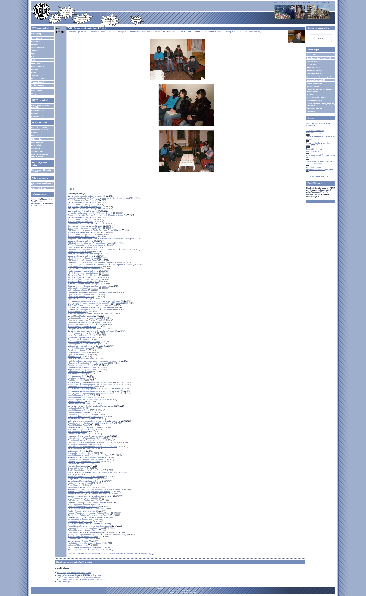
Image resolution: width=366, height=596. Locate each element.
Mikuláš (71, 474)
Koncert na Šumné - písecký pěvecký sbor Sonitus (89, 492)
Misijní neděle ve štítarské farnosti (82, 479)
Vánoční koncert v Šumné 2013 (81, 410)
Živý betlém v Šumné (77, 339)
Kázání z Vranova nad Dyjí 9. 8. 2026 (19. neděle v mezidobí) (81, 580)
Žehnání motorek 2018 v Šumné (81, 333)
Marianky (34, 69)
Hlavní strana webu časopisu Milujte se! (42, 184)
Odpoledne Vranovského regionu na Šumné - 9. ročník (90, 292)
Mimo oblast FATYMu (39, 79)
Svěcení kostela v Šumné (78, 539)
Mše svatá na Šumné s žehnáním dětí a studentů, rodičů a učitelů (95, 303)
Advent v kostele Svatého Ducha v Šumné (85, 459)
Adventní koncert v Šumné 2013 (81, 414)
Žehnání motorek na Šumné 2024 (82, 237)
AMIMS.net (279, 2)
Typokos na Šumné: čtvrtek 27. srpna (83, 277)
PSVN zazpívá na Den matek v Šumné (84, 509)
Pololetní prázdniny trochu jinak (81, 297)
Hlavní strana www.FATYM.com (37, 34)
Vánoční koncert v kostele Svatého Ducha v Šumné (89, 455)
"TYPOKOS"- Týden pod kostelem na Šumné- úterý (89, 307)
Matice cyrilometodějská (316, 80)
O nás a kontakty (37, 85)
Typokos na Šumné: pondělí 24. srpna (84, 284)
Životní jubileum (74, 485)
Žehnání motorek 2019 (77, 312)
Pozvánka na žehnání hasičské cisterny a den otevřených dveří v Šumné (98, 198)
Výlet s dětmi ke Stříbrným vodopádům (84, 269)
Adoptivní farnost (38, 47)
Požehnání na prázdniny (78, 352)
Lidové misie (36, 63)
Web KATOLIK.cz (313, 61)
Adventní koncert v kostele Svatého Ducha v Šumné (90, 423)
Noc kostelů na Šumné (77, 432)
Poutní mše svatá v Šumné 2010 (81, 483)
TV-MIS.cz (308, 2)
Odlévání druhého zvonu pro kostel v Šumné (86, 502)
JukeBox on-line (313, 86)
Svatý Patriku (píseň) (65, 582)
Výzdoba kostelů (37, 82)
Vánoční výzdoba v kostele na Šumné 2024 (86, 224)
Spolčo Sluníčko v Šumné (78, 299)
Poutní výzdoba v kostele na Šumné (83, 271)
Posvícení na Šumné (76, 350)
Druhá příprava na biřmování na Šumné (84, 462)
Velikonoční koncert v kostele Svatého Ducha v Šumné (91, 406)
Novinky (34, 133)
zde (45, 199)
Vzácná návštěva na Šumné (79, 404)
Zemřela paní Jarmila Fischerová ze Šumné (86, 440)
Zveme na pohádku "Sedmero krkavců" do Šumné (88, 314)
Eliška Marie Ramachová (81, 553)
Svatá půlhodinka (75, 408)
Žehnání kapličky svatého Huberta (82, 327)
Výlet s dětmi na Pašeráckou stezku (83, 288)
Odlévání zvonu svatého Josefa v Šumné (85, 517)
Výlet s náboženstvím (77, 354)
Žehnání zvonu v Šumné (78, 541)
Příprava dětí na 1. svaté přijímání (82, 367)
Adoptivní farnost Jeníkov (316, 97)
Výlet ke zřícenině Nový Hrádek (81, 294)
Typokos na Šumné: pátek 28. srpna (83, 275)
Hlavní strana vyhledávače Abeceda (41, 171)
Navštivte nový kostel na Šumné (81, 419)
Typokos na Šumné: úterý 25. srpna (83, 282)
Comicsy (34, 113)
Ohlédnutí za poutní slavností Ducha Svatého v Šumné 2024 (93, 230)
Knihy (33, 72)
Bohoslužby (35, 41)
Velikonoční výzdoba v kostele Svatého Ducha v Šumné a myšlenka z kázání (100, 264)
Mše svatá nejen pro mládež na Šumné (84, 342)
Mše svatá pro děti (75, 376)
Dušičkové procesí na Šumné (80, 247)
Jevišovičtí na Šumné (77, 468)
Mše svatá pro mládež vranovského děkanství (87, 399)
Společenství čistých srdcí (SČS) (319, 58)
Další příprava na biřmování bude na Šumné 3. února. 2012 (92, 442)
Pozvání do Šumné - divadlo (79, 337)
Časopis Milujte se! (314, 55)
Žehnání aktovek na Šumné (79, 348)
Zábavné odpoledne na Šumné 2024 (83, 234)
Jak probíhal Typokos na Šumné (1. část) (85, 209)
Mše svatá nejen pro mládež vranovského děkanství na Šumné (94, 301)
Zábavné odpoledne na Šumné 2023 (83, 254)
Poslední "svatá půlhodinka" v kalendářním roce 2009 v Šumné (94, 489)
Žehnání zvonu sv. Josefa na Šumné (83, 537)
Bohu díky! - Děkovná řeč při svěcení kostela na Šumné (91, 532)
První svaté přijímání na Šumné (81, 359)
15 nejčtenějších (37, 94)
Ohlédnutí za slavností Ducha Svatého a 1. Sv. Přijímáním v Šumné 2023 (98, 249)
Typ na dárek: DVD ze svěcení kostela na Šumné (88, 515)
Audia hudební (36, 148)
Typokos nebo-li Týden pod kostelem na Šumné (87, 286)
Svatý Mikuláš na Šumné (78, 412)
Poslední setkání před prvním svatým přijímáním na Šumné (92, 361)
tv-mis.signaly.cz (37, 202)
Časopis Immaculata (314, 83)
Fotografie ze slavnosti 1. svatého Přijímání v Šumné (90, 213)
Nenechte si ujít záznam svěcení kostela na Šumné (89, 526)
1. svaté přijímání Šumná (78, 504)
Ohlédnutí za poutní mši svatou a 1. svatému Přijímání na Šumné (95, 262)
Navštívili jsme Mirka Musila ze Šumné (84, 322)
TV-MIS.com (294, 2)
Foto (33, 57)
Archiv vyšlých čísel (38, 188)
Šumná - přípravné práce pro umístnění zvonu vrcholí (90, 496)
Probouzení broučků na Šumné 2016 (83, 365)
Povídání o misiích (75, 380)
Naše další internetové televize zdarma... (39, 155)
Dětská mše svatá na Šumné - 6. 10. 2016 (85, 346)
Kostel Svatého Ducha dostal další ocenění (86, 477)
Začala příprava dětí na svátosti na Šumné (85, 245)
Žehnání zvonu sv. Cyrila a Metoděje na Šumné (87, 494)
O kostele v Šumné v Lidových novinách (85, 417)
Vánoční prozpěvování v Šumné (81, 487)
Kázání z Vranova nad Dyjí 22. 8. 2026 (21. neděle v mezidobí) (81, 575)
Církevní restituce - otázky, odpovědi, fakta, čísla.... (321, 104)
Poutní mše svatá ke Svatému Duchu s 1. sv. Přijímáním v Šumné (95, 215)
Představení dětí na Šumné (79, 372)
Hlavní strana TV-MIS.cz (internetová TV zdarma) (40, 128)
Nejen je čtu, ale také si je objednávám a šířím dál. (316, 169)
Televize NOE (312, 64)
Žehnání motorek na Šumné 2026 (82, 200)
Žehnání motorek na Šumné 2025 (82, 217)
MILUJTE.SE (322, 2)
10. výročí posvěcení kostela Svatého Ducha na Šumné (91, 331)
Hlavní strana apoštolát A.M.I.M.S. (40, 106)
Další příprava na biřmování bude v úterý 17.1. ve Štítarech (92, 447)
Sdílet (71, 189)
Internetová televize (314, 70)
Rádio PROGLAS (313, 67)
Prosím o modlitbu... (76, 402)
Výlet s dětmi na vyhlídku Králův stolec (84, 267)
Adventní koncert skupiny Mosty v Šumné (85, 457)
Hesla (33, 60)
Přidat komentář (141, 553)
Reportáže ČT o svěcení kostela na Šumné (86, 528)
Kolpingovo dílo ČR (314, 100)
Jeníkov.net (311, 94)
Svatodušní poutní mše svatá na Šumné (84, 543)
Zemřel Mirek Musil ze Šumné (80, 316)
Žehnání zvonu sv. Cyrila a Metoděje (83, 498)
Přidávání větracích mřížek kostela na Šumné (87, 436)
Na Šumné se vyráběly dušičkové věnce (84, 547)
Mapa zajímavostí (37, 66)
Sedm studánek (74, 357)
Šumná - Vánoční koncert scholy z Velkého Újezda (89, 513)
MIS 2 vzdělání (36, 139)
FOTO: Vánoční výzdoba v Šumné (82, 258)
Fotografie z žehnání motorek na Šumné (84, 329)
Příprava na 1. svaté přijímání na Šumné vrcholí (88, 363)
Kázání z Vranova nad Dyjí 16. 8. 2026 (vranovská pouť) (79, 577)
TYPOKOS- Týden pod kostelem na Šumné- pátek (89, 305)
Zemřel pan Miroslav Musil (79, 444)
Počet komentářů (127, 553)
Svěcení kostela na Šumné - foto (82, 530)
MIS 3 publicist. (37, 142)
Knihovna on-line (37, 110)
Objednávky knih (37, 116)
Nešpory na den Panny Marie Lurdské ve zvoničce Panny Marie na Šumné (99, 239)
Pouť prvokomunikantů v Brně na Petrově (85, 320)
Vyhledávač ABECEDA (315, 108)
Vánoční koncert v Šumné (79, 395)
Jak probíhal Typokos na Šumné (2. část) (85, 207)
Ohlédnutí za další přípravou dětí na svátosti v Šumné (90, 243)
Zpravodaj (35, 50)
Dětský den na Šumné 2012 (79, 434)
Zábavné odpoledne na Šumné (80, 204)
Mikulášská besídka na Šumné (81, 429)
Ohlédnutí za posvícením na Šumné (83, 260)
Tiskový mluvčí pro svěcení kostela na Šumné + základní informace (96, 534)
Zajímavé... (35, 76)
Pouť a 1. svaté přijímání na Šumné (83, 507)
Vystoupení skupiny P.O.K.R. (80, 522)
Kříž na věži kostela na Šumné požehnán (85, 549)
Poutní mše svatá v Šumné (79, 252)
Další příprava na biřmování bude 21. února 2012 (88, 438)
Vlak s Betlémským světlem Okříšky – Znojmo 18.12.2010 (92, 472)
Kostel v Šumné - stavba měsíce (81, 511)
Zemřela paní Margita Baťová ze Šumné (84, 481)
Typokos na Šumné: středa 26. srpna (83, 279)
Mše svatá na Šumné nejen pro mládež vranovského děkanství (94, 382)
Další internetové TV (314, 74)
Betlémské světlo (75, 451)
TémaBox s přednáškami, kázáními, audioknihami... (320, 90)
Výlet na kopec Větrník (77, 290)
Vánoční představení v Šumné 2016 (83, 344)
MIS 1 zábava (36, 136)
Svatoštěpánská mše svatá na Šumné (84, 318)
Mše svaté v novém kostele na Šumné (84, 524)
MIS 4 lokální (36, 145)
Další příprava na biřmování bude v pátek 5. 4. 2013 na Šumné (94, 421)
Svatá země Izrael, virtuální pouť (319, 77)
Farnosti (34, 44)
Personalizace (36, 91)
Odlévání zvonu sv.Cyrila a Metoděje (83, 500)
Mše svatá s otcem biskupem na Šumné (85, 324)
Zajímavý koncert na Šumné (80, 449)
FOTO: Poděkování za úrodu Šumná (83, 273)
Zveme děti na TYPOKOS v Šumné (83, 211)
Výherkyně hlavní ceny (77, 545)
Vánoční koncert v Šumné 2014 (81, 397)
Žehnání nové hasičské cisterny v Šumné (85, 196)
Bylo (33, 54)
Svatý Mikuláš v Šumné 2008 (80, 519)
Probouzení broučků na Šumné (81, 387)
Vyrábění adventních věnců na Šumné (84, 427)
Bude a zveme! (36, 38)
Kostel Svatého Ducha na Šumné (82, 335)
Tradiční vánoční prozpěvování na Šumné (85, 470)
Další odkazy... (312, 112)
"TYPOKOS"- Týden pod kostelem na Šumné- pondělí (90, 309)
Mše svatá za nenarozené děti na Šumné (85, 232)
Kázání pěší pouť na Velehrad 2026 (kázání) (74, 573)
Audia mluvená (37, 151)
